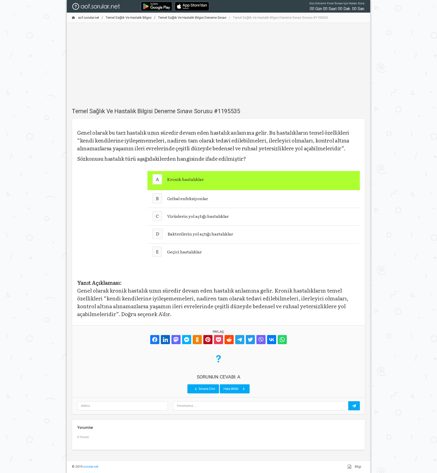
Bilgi (357, 466)
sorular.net (90, 466)
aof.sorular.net (88, 17)
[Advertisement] (218, 62)
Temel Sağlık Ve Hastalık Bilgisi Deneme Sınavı (192, 17)
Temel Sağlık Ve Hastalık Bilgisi (128, 17)
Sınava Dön (206, 389)
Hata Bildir (231, 389)
